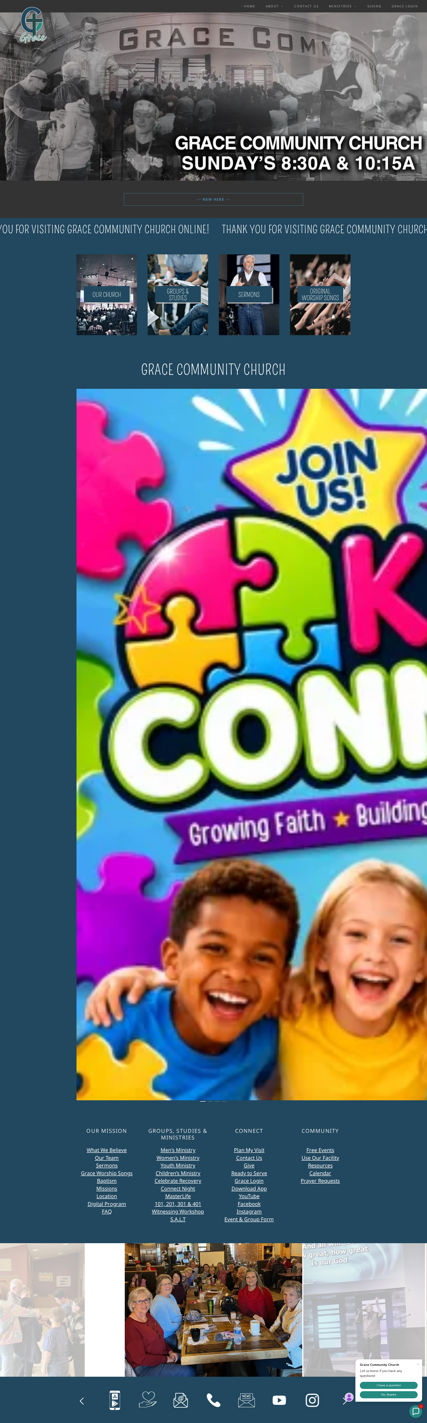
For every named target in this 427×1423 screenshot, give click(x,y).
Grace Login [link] (405, 6)
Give (249, 1165)
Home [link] (249, 6)
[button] (273, 6)
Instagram (249, 1211)
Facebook (249, 1203)
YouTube (249, 1196)
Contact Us (249, 1157)
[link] (31, 5)
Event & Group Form (249, 1219)
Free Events (320, 1149)
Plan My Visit (249, 1149)
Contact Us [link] (306, 6)
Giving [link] (374, 6)
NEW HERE (213, 199)
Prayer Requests (320, 1180)
